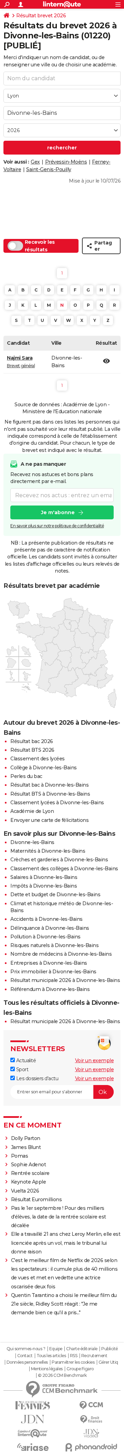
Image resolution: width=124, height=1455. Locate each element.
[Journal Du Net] (32, 1419)
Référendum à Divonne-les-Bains (50, 989)
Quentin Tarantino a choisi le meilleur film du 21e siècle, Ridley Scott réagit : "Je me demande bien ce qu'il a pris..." (64, 1304)
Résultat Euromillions (36, 1199)
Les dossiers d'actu (36, 1078)
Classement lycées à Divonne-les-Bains (57, 802)
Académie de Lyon (32, 811)
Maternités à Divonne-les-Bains (47, 851)
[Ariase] (32, 1447)
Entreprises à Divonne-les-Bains (48, 963)
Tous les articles (51, 1355)
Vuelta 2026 (25, 1191)
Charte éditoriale (81, 1348)
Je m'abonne (58, 512)
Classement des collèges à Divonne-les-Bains (64, 868)
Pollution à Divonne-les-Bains (45, 937)
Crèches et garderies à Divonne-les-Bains (59, 859)
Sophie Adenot (28, 1164)
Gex (35, 162)
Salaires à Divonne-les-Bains (43, 877)
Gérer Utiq (108, 1362)
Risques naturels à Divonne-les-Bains (54, 945)
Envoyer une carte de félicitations (49, 820)
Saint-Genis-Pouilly (48, 169)
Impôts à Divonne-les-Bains (43, 886)
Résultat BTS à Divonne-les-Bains (50, 794)
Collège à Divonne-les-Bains (43, 767)
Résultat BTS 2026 (32, 750)
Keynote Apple (28, 1182)
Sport (21, 1069)
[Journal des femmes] (32, 1405)
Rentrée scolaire (30, 1173)
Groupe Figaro (80, 1368)
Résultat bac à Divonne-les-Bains (49, 785)
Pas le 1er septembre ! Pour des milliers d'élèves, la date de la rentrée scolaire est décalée (58, 1217)
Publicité (109, 1348)
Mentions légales (47, 1368)
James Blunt (26, 1147)
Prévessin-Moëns (66, 162)
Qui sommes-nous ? (26, 1348)
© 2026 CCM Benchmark (62, 1375)
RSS (74, 1355)
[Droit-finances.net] (91, 1419)
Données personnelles (27, 1362)
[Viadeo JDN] (91, 1433)
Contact (25, 1355)
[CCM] (91, 1405)
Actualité (25, 1060)
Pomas (19, 1156)
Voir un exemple (94, 1060)
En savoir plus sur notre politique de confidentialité (57, 525)
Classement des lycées (37, 759)
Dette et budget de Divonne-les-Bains (55, 894)
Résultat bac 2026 (31, 741)
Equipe (55, 1348)
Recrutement (94, 1355)
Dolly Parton (25, 1138)
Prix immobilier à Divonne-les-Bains (53, 972)
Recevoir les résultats (40, 246)
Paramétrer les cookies (73, 1362)
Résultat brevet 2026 (41, 15)
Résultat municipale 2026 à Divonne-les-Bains (65, 980)
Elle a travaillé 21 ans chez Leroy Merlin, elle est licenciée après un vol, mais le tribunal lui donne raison (66, 1242)
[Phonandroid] (91, 1447)
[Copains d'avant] (32, 1433)
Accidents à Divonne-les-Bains (46, 919)
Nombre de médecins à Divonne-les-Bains (61, 954)
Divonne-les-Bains (32, 842)
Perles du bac (26, 776)
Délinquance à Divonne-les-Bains (49, 928)
